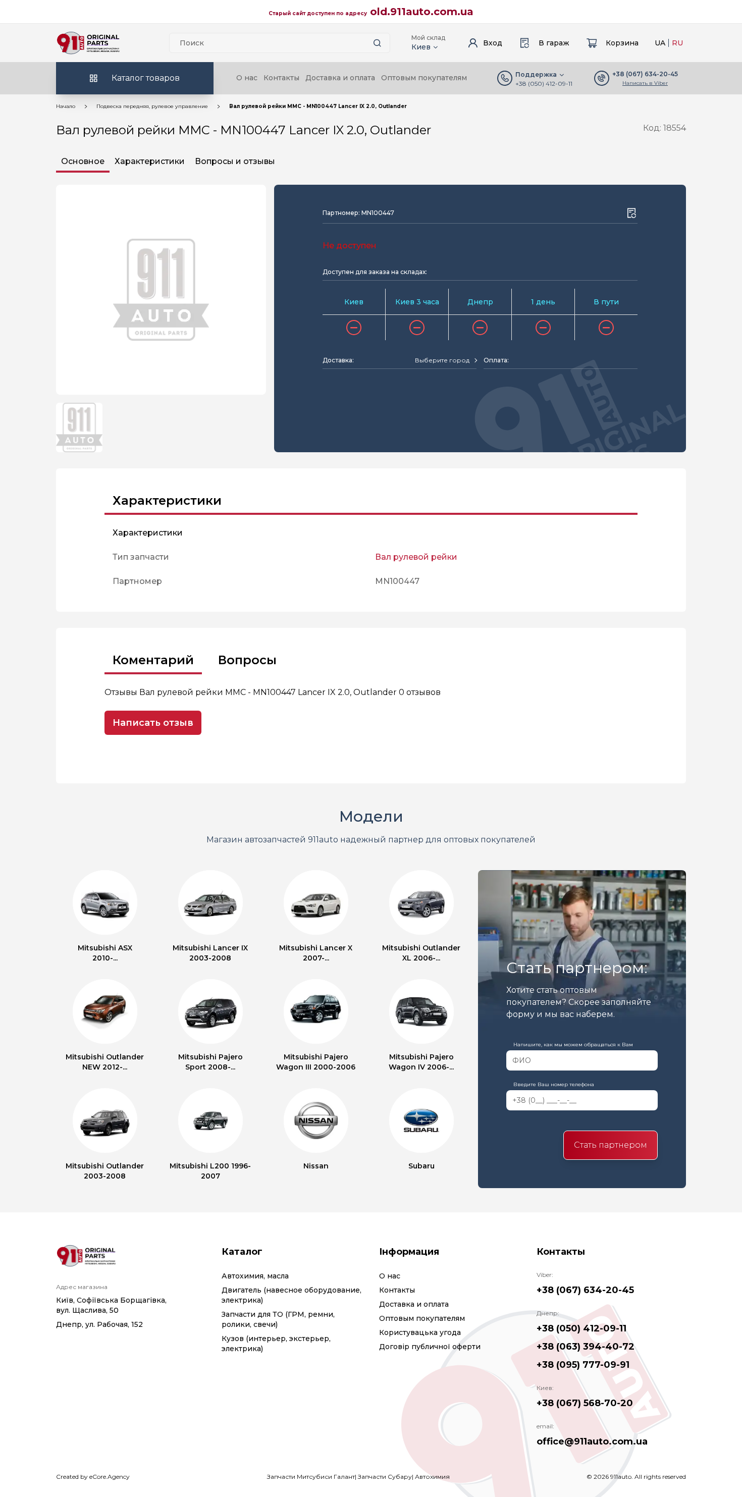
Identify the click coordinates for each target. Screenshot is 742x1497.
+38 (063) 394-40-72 (585, 1346)
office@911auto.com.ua (592, 1441)
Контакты (281, 77)
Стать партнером (610, 1145)
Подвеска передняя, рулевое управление (152, 106)
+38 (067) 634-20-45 (585, 1290)
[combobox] (445, 360)
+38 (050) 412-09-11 (543, 83)
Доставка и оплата (340, 77)
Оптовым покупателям (424, 77)
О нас (246, 77)
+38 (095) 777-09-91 (583, 1364)
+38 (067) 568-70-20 (585, 1403)
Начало (65, 106)
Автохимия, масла (255, 1275)
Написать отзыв (153, 722)
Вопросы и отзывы (235, 161)
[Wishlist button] (631, 213)
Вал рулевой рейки (416, 557)
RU (677, 42)
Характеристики (150, 161)
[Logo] (88, 43)
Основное (82, 161)
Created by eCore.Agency (93, 1476)
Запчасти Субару (385, 1476)
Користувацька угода (420, 1332)
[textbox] (442, 360)
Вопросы (247, 660)
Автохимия (432, 1476)
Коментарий (153, 660)
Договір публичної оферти (430, 1346)
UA (660, 42)
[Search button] (377, 42)
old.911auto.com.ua (421, 12)
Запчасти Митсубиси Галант (311, 1476)
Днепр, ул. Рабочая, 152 (99, 1324)
